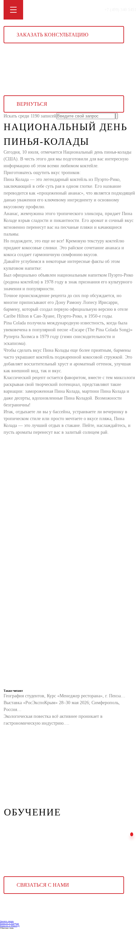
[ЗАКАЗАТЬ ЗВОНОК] (132, 834)
